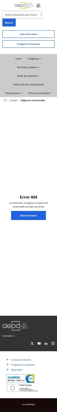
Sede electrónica (28, 34)
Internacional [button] (12, 93)
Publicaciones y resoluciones (28, 84)
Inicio (18, 58)
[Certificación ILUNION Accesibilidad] (20, 378)
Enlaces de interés (21, 359)
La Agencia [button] (33, 58)
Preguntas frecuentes (28, 44)
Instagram (53, 343)
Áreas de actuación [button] (27, 75)
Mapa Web (16, 369)
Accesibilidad (28, 404)
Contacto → (8, 335)
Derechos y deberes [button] (27, 67)
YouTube (39, 343)
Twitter (32, 343)
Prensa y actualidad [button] (39, 93)
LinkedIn (46, 343)
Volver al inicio (28, 215)
